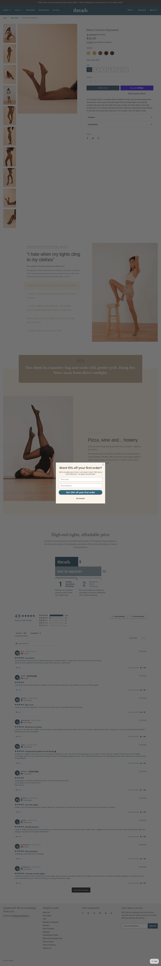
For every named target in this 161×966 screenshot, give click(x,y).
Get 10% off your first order (80, 492)
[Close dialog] (103, 464)
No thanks (80, 498)
